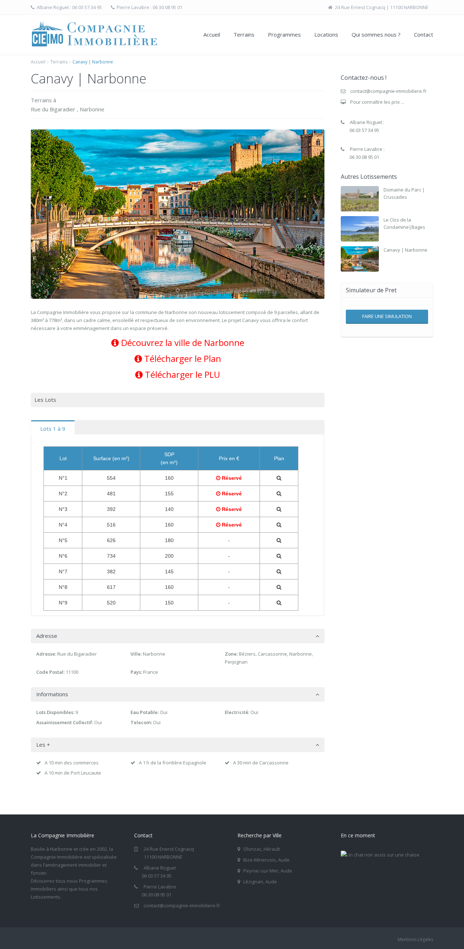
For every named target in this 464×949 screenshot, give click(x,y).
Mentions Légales (415, 939)
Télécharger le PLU (181, 374)
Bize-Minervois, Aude (266, 860)
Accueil (211, 34)
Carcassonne (272, 654)
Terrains (243, 34)
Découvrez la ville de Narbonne (181, 342)
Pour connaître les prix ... (377, 102)
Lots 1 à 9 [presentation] (52, 428)
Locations (326, 34)
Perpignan (236, 662)
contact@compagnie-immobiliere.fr (388, 91)
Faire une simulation (387, 316)
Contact (423, 34)
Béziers (247, 654)
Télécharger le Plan (181, 358)
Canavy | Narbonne (405, 250)
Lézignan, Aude (260, 881)
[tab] (53, 427)
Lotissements (45, 897)
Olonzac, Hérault (261, 849)
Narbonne (92, 109)
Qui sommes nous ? (376, 34)
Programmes (284, 34)
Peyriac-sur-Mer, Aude (267, 870)
